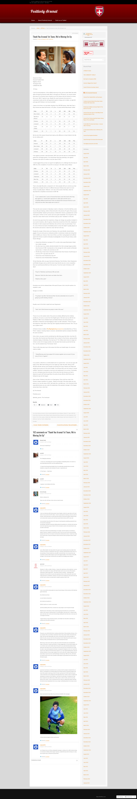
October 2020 (86, 404)
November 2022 (87, 301)
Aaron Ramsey (38, 413)
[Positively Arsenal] (68, 11)
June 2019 (86, 466)
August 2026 (86, 153)
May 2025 (86, 198)
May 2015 (86, 667)
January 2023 (87, 297)
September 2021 (87, 359)
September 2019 (87, 453)
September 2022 (87, 309)
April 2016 (86, 622)
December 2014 (87, 688)
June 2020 (86, 421)
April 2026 (86, 161)
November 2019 (87, 445)
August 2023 (86, 277)
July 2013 (86, 758)
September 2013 (87, 750)
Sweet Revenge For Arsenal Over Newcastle (93, 139)
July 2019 (86, 462)
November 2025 (87, 182)
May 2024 (86, 240)
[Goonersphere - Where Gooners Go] (88, 54)
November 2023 (87, 264)
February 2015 (87, 680)
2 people (47, 660)
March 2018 (86, 527)
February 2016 (87, 630)
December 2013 (87, 737)
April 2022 (86, 330)
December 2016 (87, 589)
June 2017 (86, 565)
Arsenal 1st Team (44, 413)
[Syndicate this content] (84, 93)
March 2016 (86, 626)
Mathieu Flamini (49, 415)
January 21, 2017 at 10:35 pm (46, 546)
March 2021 (86, 384)
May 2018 (86, 519)
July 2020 (86, 416)
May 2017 (86, 569)
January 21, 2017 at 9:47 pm (45, 493)
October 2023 (86, 268)
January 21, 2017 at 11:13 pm (46, 690)
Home (33, 20)
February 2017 (87, 581)
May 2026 (86, 157)
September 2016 (87, 602)
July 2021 (86, 367)
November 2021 (87, 351)
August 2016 (86, 606)
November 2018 (87, 495)
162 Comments (75, 33)
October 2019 (86, 449)
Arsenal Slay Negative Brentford (90, 135)
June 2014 (86, 713)
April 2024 (86, 244)
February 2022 (87, 338)
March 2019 (86, 478)
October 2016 (86, 597)
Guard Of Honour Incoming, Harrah (91, 87)
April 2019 (86, 474)
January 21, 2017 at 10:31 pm (46, 509)
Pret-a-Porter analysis (40, 417)
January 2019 (87, 486)
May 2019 (86, 470)
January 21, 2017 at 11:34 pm (46, 746)
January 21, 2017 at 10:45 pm (46, 586)
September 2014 (87, 700)
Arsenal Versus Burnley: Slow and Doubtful (67, 425)
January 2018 (87, 536)
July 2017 (86, 560)
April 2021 (86, 379)
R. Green (39, 39)
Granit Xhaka (35, 415)
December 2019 (87, 441)
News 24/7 (90, 37)
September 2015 (87, 651)
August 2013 (86, 754)
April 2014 (86, 721)
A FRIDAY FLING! (87, 70)
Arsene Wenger (60, 413)
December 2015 (87, 639)
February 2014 (87, 729)
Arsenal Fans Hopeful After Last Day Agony (93, 97)
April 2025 (86, 202)
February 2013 (87, 778)
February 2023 (87, 293)
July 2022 (86, 318)
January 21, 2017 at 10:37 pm (46, 565)
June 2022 (86, 322)
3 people (47, 487)
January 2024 (87, 256)
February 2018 (87, 532)
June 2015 (86, 663)
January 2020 (87, 437)
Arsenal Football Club (52, 413)
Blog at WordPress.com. (101, 796)
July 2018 (86, 511)
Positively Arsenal (44, 11)
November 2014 (87, 692)
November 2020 (87, 400)
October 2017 (86, 548)
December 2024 (87, 219)
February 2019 (87, 482)
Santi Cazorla (65, 417)
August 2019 (86, 458)
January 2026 (87, 174)
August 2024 (86, 235)
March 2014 (86, 725)
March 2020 (86, 429)
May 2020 (86, 425)
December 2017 (87, 540)
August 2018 (86, 507)
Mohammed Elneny (56, 415)
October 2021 (86, 355)
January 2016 (87, 634)
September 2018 (87, 503)
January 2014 (87, 733)
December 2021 (87, 346)
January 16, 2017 (45, 39)
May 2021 (86, 375)
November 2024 (87, 223)
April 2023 (86, 285)
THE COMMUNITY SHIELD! (90, 74)
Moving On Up (63, 415)
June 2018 (86, 515)
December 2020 (87, 396)
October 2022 (86, 305)
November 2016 (87, 593)
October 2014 (86, 696)
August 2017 (86, 556)
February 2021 (87, 388)
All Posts (43, 28)
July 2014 (86, 709)
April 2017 (86, 573)
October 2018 (86, 499)
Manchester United (42, 415)
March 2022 (86, 334)
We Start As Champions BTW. (90, 79)
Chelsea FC (65, 413)
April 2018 (86, 523)
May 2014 (86, 717)
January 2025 (87, 215)
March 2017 (86, 577)
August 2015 (86, 655)
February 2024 (87, 252)
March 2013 (86, 774)
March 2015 (86, 676)
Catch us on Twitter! (60, 20)
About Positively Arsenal (45, 20)
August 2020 (86, 412)
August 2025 (86, 194)
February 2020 (87, 433)
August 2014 (86, 704)
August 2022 (86, 314)
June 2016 (86, 614)
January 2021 (87, 392)
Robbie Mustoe (54, 417)
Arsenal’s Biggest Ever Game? (90, 83)
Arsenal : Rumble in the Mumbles (40, 425)
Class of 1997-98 (71, 413)
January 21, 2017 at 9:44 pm (45, 480)
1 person (47, 474)
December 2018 (87, 490)
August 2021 (86, 363)
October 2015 (86, 647)
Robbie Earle (47, 417)
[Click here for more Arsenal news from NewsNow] (88, 35)
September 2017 (87, 552)
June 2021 (86, 371)
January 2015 (87, 684)
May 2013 (86, 766)
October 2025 (86, 186)
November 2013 (87, 741)
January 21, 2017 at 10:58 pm (46, 629)
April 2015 (86, 671)
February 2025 (87, 211)
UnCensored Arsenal (91, 93)
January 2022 (87, 342)
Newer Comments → (77, 429)
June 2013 (86, 762)
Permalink (35, 421)
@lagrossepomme (59, 329)
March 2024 (86, 248)
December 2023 (87, 260)
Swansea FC (71, 417)
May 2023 (86, 281)
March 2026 (86, 165)
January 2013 (87, 783)
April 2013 (86, 770)
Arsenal (86, 37)
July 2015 (86, 659)
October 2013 (86, 746)
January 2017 (87, 585)
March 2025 (86, 207)
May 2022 (86, 326)
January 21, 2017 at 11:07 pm (46, 666)
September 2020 (87, 408)
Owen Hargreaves (69, 415)
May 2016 (86, 618)
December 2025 (87, 178)
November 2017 (87, 544)
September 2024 (87, 231)
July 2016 (86, 610)
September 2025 (87, 190)
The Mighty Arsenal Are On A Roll (91, 143)
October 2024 (86, 227)
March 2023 (86, 289)
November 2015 (87, 643)
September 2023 (87, 272)
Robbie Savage (60, 417)
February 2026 (87, 170)
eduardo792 (43, 508)
